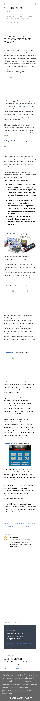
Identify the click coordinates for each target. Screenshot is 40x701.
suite (33, 526)
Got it (28, 698)
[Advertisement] (20, 602)
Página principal (12, 23)
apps (21, 526)
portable (28, 526)
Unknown (14, 537)
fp (24, 526)
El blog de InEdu (13, 8)
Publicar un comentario (23, 643)
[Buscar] (35, 3)
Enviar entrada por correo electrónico (24, 523)
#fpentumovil (14, 526)
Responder (14, 550)
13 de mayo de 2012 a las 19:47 (20, 539)
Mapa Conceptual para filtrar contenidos (18, 636)
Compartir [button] (7, 523)
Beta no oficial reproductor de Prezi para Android (17, 661)
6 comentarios (16, 668)
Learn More (16, 698)
